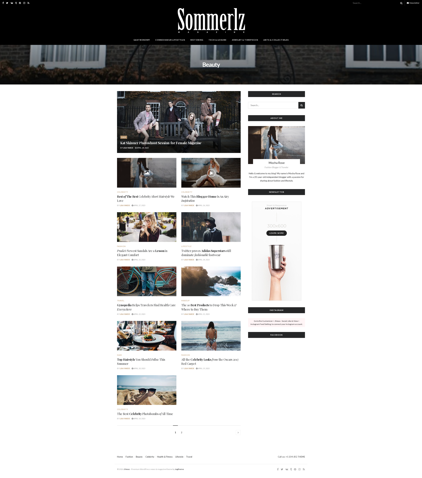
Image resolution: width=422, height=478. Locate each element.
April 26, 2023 (203, 205)
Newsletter (414, 3)
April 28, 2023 (142, 148)
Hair (123, 137)
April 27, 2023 (139, 205)
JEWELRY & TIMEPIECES (245, 40)
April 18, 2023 (139, 418)
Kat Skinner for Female (160, 143)
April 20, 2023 (139, 368)
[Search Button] (401, 3)
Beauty (139, 456)
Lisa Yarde (128, 148)
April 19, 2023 (203, 368)
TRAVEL (120, 300)
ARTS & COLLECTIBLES (276, 40)
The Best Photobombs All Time (145, 414)
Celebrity (122, 192)
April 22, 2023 (139, 314)
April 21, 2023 (203, 314)
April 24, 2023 (203, 260)
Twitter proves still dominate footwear (206, 253)
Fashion (121, 246)
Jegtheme (179, 469)
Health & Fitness (165, 456)
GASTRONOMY (142, 40)
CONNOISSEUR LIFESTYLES (170, 40)
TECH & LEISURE (217, 40)
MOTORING (196, 40)
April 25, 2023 (139, 260)
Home (120, 456)
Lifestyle (186, 246)
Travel (189, 456)
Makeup (185, 300)
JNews (127, 469)
